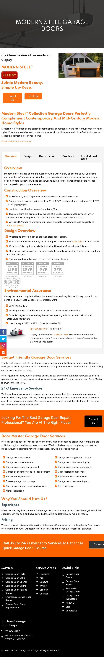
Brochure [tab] (68, 156)
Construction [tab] (47, 156)
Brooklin (44, 589)
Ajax (42, 578)
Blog (68, 606)
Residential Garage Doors (73, 590)
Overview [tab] (11, 156)
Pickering (44, 574)
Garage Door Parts (15, 574)
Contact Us (71, 610)
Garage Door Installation (72, 597)
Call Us (33, 96)
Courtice (44, 593)
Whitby (43, 585)
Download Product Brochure (16, 141)
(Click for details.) (15, 225)
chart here (77, 241)
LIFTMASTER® (38, 329)
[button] (61, 65)
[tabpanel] (52, 255)
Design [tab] (28, 156)
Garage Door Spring (15, 585)
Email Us (12, 98)
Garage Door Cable (15, 578)
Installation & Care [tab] (89, 158)
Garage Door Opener (16, 581)
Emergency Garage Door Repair (18, 599)
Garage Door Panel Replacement (15, 606)
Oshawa (44, 581)
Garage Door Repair (72, 583)
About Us (71, 602)
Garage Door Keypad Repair (16, 591)
